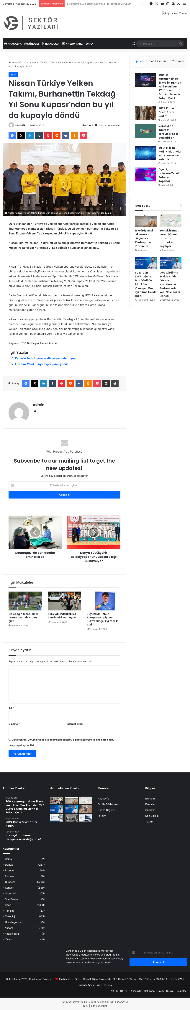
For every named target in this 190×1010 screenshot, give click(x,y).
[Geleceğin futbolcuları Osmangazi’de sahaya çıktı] (25, 601)
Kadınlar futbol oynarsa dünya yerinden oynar (46, 358)
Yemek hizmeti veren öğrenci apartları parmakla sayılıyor (98, 3)
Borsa (8, 858)
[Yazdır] (115, 383)
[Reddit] (56, 135)
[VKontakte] (65, 135)
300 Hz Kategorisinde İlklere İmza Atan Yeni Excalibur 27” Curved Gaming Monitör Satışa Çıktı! (169, 86)
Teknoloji (51, 43)
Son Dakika (11, 899)
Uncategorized (13, 922)
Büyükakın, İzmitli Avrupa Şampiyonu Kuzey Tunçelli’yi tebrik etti (102, 619)
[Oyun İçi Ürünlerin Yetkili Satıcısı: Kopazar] (145, 174)
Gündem (33, 43)
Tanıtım (9, 910)
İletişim (102, 815)
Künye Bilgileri (106, 810)
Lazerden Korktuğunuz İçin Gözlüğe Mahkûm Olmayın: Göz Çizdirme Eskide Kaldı (146, 284)
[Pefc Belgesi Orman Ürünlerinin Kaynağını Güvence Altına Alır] (56, 818)
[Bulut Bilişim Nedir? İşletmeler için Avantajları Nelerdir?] (145, 153)
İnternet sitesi (75, 723)
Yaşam (9, 927)
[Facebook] (12, 135)
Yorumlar (178, 61)
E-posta (14, 723)
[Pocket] (83, 135)
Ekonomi (10, 870)
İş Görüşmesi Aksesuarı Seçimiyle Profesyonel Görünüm (144, 238)
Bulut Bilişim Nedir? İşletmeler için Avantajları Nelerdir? (169, 153)
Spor (27, 62)
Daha (89, 43)
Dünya (9, 864)
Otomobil (10, 893)
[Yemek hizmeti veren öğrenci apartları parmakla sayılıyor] (170, 220)
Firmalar (10, 876)
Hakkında (149, 990)
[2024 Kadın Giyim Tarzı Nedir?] (145, 113)
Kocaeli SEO (125, 979)
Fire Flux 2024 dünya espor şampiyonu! (41, 364)
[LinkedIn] (30, 135)
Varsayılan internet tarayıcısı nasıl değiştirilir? (168, 132)
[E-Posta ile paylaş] (106, 383)
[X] (21, 135)
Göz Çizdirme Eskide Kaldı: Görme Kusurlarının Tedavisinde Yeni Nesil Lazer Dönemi (170, 284)
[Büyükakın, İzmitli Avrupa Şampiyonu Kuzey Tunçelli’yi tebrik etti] (103, 601)
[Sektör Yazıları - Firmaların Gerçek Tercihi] (31, 23)
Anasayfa (14, 43)
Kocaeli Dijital (90, 979)
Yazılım (9, 939)
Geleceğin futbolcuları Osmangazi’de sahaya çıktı (24, 617)
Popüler (138, 61)
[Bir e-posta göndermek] (23, 125)
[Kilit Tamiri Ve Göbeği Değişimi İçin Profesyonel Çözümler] (85, 809)
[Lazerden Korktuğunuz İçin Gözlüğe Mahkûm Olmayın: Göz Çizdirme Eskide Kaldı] (146, 263)
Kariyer (9, 887)
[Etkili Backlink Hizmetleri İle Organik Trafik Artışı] (85, 818)
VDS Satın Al (161, 979)
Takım (160, 990)
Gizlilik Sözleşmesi (108, 804)
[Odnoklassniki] (74, 135)
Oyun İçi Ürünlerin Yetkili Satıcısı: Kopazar (168, 175)
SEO (115, 979)
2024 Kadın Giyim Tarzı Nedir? (166, 112)
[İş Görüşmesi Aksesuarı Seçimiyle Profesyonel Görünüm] (146, 220)
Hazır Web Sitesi (141, 979)
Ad (11, 708)
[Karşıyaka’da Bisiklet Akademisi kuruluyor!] (64, 601)
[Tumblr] (39, 135)
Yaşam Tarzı (74, 43)
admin (18, 125)
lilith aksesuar (99, 1005)
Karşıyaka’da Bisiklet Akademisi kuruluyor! (62, 615)
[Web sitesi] (35, 411)
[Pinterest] (48, 135)
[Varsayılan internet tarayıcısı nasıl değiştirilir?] (145, 131)
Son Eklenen (157, 61)
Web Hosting (104, 984)
